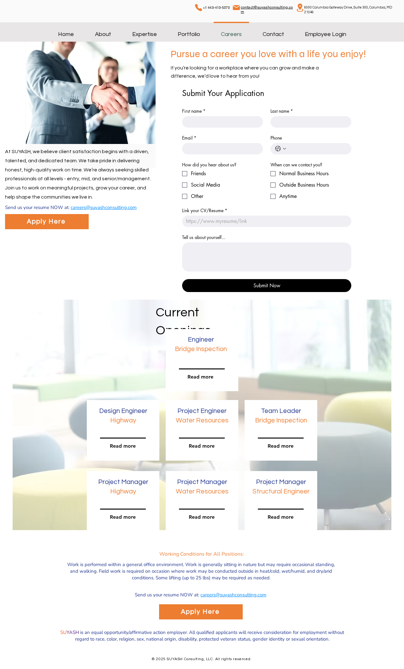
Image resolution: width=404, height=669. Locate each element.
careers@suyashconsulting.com (104, 207)
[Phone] (198, 7)
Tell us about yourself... (203, 237)
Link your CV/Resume (204, 210)
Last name (281, 111)
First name (193, 111)
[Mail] (236, 7)
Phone (276, 137)
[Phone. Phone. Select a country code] (280, 148)
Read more (123, 517)
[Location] (300, 7)
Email (189, 137)
